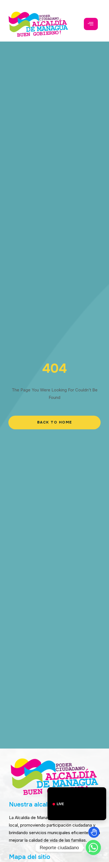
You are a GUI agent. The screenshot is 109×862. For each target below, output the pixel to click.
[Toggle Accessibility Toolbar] (94, 832)
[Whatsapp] (93, 847)
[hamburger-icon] (91, 24)
